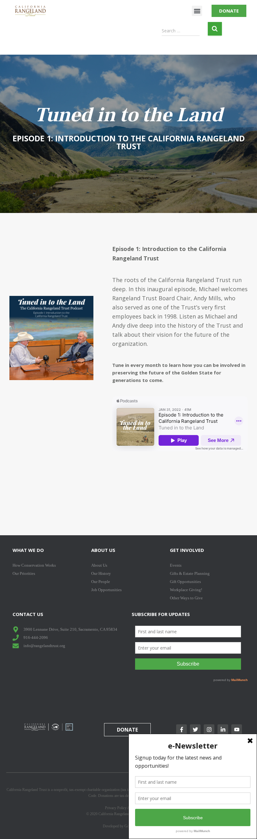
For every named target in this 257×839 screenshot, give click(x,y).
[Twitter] (195, 729)
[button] (197, 11)
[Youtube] (236, 729)
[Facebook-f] (181, 729)
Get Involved (187, 550)
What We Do (28, 550)
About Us (103, 550)
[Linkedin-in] (223, 729)
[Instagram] (209, 729)
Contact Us (28, 614)
